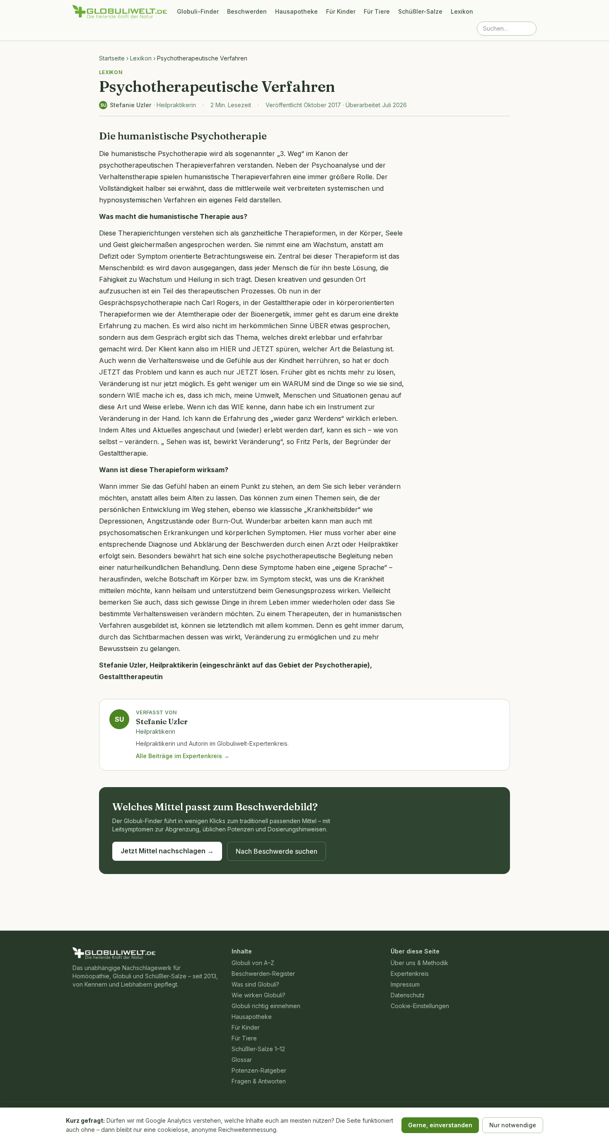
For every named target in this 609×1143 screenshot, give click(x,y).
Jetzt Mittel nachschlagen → (167, 851)
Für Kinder (340, 11)
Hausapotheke (296, 11)
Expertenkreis (410, 973)
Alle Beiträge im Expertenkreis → (183, 755)
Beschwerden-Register (263, 973)
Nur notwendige (512, 1125)
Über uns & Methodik (419, 962)
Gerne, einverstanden (440, 1125)
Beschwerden (247, 11)
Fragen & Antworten (259, 1081)
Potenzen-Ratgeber (259, 1070)
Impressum (405, 984)
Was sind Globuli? (255, 984)
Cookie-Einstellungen (420, 1005)
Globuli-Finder (198, 11)
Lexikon (462, 11)
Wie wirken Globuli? (258, 995)
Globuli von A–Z (253, 962)
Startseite (112, 58)
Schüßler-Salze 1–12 (258, 1048)
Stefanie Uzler (130, 104)
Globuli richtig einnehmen (266, 1005)
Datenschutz (408, 995)
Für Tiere (377, 11)
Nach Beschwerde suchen (276, 851)
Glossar (242, 1059)
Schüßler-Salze (420, 11)
